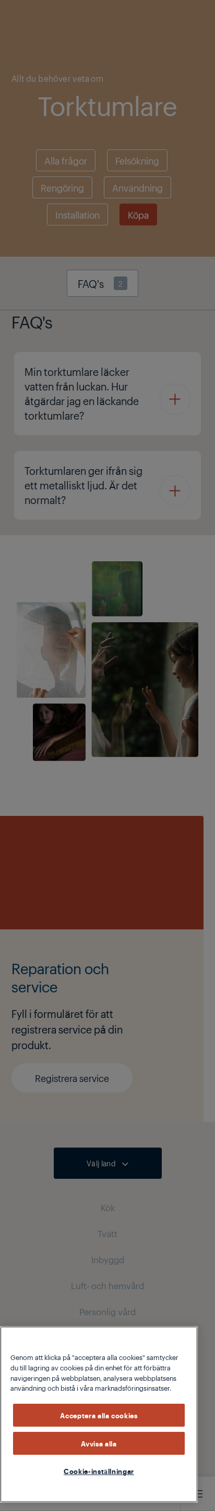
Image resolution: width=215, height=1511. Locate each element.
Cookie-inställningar (99, 1471)
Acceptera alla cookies (98, 1415)
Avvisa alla (98, 1443)
